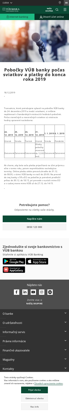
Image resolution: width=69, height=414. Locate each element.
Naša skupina (49, 9)
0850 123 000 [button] (34, 227)
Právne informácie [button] (14, 341)
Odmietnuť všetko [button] (34, 398)
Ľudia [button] (6, 2)
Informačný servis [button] (14, 332)
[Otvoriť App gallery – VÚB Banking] (14, 269)
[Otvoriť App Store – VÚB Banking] (37, 261)
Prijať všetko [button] (34, 389)
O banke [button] (8, 314)
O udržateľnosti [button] (12, 323)
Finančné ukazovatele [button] (16, 350)
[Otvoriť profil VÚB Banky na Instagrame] (41, 292)
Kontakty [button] (8, 369)
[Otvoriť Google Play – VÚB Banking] (14, 261)
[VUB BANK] (11, 10)
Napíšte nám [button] (34, 218)
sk (66, 2)
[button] (57, 10)
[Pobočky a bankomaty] (61, 3)
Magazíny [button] (8, 359)
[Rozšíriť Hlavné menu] (65, 10)
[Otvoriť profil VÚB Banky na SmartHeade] (50, 292)
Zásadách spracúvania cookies (48, 383)
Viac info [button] (34, 406)
